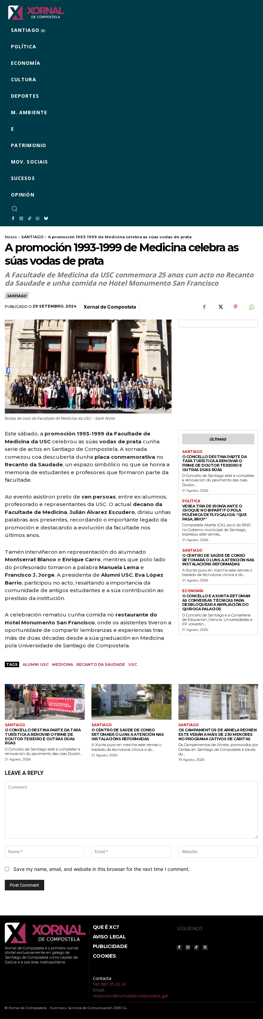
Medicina (62, 664)
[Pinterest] (235, 307)
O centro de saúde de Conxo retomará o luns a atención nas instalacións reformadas (218, 559)
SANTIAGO (32, 237)
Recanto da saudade (100, 664)
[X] (220, 307)
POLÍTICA (191, 501)
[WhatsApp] (38, 219)
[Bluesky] (46, 219)
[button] (14, 208)
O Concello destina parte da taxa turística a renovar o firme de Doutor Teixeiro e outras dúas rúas (214, 463)
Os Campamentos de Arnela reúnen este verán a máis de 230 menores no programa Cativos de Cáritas (217, 734)
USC (132, 664)
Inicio (11, 237)
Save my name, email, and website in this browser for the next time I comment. (101, 869)
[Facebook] (13, 219)
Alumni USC (36, 664)
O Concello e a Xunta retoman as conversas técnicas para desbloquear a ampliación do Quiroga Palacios (216, 602)
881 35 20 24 (113, 984)
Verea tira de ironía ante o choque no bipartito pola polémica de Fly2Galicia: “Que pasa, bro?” (214, 513)
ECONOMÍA (192, 591)
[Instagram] (21, 219)
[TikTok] (29, 219)
